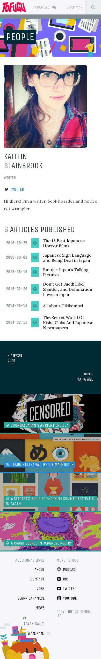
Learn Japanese (31, 598)
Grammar (75, 7)
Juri (15, 358)
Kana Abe (85, 377)
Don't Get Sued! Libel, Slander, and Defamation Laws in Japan (67, 289)
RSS (65, 579)
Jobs (41, 588)
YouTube (69, 598)
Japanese (41, 7)
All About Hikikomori (63, 305)
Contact (37, 579)
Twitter (17, 189)
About (39, 569)
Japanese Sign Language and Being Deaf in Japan (67, 257)
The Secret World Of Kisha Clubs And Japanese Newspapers (68, 322)
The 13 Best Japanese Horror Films (64, 243)
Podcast (69, 569)
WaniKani (36, 633)
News (40, 607)
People (20, 36)
